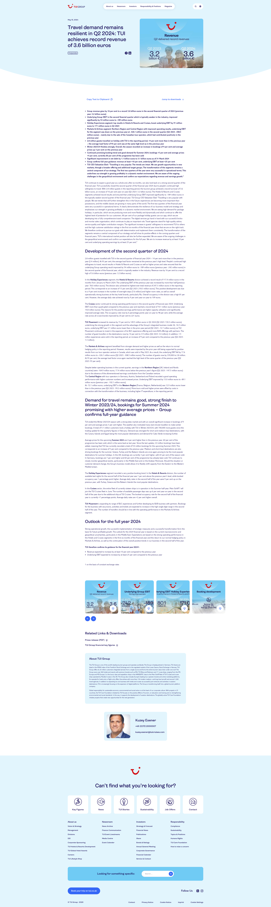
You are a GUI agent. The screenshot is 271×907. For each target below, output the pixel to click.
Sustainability (176, 830)
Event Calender (108, 843)
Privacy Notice (147, 902)
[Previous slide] (87, 618)
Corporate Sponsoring (76, 843)
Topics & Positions (178, 834)
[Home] (76, 6)
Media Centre (107, 838)
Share (138, 838)
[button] (101, 597)
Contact (131, 902)
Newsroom (121, 6)
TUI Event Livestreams (111, 834)
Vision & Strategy (75, 826)
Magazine (168, 6)
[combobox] (158, 874)
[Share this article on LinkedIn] (130, 53)
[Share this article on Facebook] (126, 53)
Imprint (181, 902)
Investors (133, 6)
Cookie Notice (165, 902)
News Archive (107, 826)
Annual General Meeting (145, 847)
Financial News (142, 830)
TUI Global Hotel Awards (77, 851)
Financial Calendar (143, 855)
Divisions (71, 834)
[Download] (113, 608)
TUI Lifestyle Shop (75, 859)
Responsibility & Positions (150, 6)
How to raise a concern (180, 847)
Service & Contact (143, 859)
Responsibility (177, 822)
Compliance (175, 826)
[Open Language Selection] (200, 6)
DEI (69, 838)
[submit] (171, 874)
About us (109, 6)
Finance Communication (111, 830)
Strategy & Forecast (144, 826)
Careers (71, 855)
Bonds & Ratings (142, 843)
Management (73, 830)
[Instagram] (202, 891)
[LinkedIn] (197, 891)
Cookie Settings (197, 902)
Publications (141, 834)
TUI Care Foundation (179, 843)
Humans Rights (177, 838)
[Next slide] (93, 618)
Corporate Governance (145, 851)
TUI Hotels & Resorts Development (81, 847)
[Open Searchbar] (196, 6)
